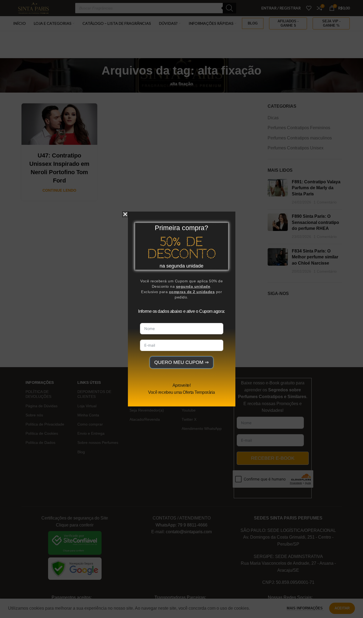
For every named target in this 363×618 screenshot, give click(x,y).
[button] (125, 214)
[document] (181, 309)
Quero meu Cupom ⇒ (181, 362)
